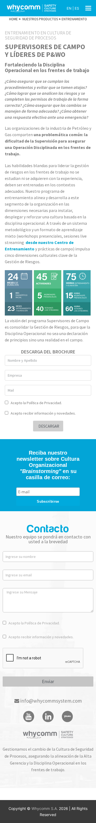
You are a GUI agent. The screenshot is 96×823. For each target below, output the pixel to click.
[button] (88, 8)
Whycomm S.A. (45, 808)
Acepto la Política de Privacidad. (36, 402)
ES (77, 8)
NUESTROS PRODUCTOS (40, 19)
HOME (13, 19)
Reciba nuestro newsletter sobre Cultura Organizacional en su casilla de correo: (48, 465)
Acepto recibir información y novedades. (43, 413)
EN (69, 8)
